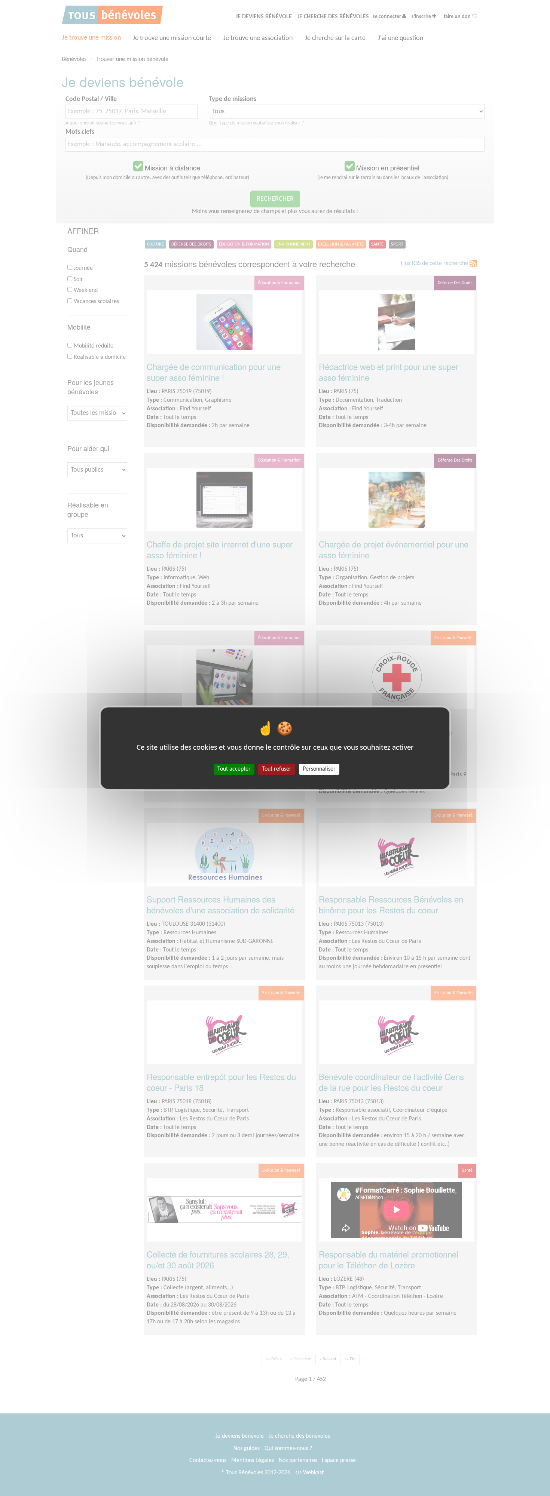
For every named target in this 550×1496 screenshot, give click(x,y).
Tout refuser (276, 769)
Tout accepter (234, 769)
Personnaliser (319, 769)
